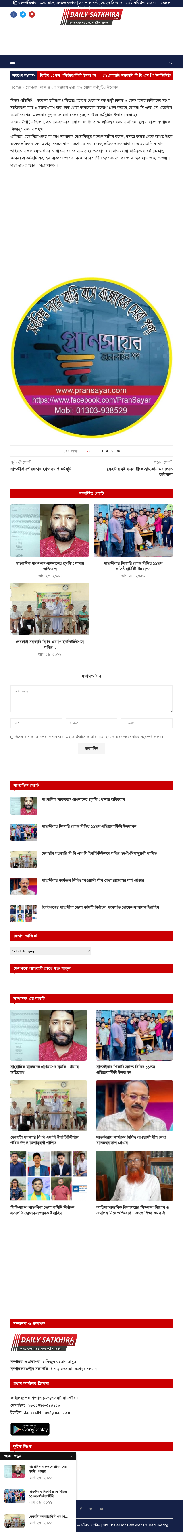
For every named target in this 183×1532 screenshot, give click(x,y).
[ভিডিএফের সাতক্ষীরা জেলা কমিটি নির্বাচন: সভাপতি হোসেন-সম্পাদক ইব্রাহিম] (23, 913)
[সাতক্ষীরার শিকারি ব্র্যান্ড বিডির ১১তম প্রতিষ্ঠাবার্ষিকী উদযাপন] (133, 530)
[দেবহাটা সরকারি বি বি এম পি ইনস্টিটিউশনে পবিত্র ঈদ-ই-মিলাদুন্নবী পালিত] (49, 609)
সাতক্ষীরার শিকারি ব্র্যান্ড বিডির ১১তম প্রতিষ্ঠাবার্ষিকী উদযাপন (89, 826)
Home (15, 87)
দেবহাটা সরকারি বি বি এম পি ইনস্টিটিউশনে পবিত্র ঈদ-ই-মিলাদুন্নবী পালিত (123, 75)
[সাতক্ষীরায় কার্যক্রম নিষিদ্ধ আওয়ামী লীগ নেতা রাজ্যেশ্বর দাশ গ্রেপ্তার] (23, 886)
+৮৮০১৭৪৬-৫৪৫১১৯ (43, 1405)
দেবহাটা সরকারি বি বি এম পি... (48, 1516)
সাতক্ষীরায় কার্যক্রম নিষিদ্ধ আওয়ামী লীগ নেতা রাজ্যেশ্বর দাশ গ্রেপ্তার (93, 880)
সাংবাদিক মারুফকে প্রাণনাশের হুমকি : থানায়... (48, 1469)
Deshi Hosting (158, 1525)
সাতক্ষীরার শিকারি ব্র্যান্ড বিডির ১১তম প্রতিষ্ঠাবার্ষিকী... (48, 1494)
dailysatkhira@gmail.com (47, 1412)
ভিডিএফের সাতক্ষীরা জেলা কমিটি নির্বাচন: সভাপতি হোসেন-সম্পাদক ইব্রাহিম (100, 907)
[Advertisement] (91, 42)
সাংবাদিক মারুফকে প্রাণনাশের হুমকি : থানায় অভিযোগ (83, 799)
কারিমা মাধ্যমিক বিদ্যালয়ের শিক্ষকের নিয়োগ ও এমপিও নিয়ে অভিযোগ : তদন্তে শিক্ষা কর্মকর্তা (132, 1210)
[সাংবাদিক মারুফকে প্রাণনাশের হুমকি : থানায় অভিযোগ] (49, 530)
